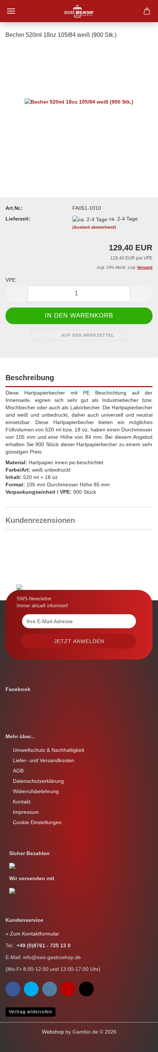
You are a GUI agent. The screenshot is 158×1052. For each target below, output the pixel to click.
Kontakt (21, 802)
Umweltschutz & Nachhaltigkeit (48, 750)
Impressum (26, 812)
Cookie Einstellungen (37, 822)
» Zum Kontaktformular (32, 934)
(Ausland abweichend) (94, 227)
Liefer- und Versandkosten (43, 760)
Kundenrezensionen (40, 520)
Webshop (53, 1032)
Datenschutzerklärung (38, 781)
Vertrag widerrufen (30, 1011)
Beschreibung (30, 378)
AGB (18, 771)
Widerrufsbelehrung (36, 791)
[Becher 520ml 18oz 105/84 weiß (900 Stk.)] (79, 101)
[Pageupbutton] (20, 1041)
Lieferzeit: (18, 219)
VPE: (11, 280)
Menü (11, 11)
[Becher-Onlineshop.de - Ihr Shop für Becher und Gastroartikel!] (79, 11)
